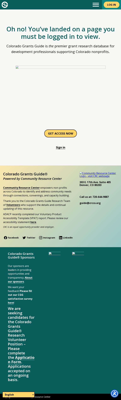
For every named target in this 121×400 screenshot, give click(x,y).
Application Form (21, 359)
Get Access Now (60, 133)
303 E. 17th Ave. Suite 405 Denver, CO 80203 (95, 183)
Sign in (60, 147)
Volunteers (13, 205)
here (33, 222)
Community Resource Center (21, 187)
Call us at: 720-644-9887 (94, 197)
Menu (96, 5)
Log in (111, 4)
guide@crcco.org (90, 203)
